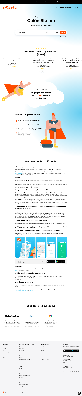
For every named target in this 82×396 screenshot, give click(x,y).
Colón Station (22, 379)
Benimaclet (21, 348)
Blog (3, 350)
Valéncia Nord (22, 386)
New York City (44, 352)
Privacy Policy (5, 355)
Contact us (65, 371)
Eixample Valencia (23, 373)
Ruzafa (20, 357)
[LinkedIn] (78, 371)
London (42, 350)
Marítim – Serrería (23, 382)
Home (4, 346)
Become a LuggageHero (65, 7)
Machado (21, 355)
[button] (79, 393)
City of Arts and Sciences (24, 375)
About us (4, 348)
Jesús (20, 366)
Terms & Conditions (7, 354)
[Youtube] (76, 371)
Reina (20, 361)
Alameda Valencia (23, 352)
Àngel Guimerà (22, 354)
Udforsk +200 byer (45, 359)
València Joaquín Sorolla (24, 370)
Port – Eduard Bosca (23, 363)
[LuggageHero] (10, 9)
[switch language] (56, 7)
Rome (42, 355)
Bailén (20, 368)
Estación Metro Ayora (24, 384)
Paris (42, 354)
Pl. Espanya (21, 350)
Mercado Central (23, 372)
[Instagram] (74, 371)
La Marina (21, 377)
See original (75, 62)
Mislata (20, 346)
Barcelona (43, 346)
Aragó (20, 364)
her (16, 270)
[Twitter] (72, 371)
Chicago (42, 348)
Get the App (75, 7)
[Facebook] (71, 371)
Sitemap (4, 357)
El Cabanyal (21, 381)
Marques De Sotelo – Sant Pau (25, 359)
